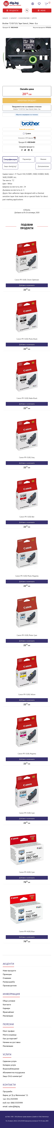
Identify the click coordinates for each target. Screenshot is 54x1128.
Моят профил (8, 1031)
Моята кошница (9, 1034)
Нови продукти (9, 970)
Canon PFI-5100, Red (26, 517)
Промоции (7, 974)
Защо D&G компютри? (12, 1076)
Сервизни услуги (9, 1061)
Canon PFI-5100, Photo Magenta (26, 576)
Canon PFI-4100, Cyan (27, 872)
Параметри (27, 159)
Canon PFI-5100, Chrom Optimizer (27, 280)
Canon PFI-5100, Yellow (26, 694)
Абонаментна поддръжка (14, 1072)
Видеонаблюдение (11, 1068)
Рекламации (8, 1015)
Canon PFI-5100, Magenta (27, 754)
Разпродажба (9, 982)
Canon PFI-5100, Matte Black (27, 398)
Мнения (43, 159)
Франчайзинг (8, 1012)
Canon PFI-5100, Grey (27, 457)
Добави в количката (27, 285)
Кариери (6, 1008)
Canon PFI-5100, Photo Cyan (27, 635)
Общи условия (9, 1001)
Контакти (7, 1004)
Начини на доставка (11, 1042)
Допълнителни (43, 166)
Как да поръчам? (10, 1038)
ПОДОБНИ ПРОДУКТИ (26, 226)
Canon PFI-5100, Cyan (27, 813)
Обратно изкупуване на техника (27, 115)
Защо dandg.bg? (10, 166)
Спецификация (10, 159)
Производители (10, 985)
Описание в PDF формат (25, 138)
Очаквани (7, 978)
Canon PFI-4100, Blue (27, 931)
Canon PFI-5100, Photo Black (26, 339)
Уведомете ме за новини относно (27, 107)
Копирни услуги (9, 1065)
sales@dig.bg (14, 1106)
